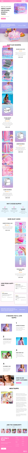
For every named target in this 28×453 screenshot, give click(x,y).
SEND (3, 448)
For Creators (17, 444)
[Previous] (2, 79)
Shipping (23, 441)
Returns (23, 443)
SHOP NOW (3, 18)
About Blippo (17, 439)
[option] (2, 431)
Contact (23, 439)
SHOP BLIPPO (19, 382)
